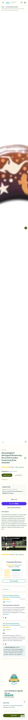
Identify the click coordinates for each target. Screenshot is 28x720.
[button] (21, 2)
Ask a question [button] (14, 581)
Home (2, 6)
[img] (6, 599)
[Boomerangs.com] (11, 2)
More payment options (14, 507)
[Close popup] (24, 702)
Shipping (4, 489)
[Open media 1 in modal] (14, 228)
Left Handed (18, 475)
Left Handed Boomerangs (12, 6)
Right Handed (7, 475)
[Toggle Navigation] (3, 2)
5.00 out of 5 (17, 565)
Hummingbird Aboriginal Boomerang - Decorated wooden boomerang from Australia (11, 597)
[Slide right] (25, 228)
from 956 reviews (9, 697)
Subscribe (14, 715)
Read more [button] (6, 614)
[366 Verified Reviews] (14, 685)
